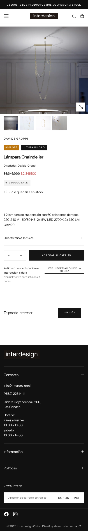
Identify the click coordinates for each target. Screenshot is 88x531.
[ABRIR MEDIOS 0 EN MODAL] (80, 107)
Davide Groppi (16, 138)
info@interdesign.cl (17, 386)
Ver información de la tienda (64, 270)
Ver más (69, 312)
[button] (6, 16)
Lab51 (77, 526)
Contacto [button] (11, 375)
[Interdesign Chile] (22, 354)
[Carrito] (82, 17)
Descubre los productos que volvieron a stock (44, 4)
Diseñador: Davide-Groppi (20, 165)
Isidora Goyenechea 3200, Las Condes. (22, 404)
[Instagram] (15, 514)
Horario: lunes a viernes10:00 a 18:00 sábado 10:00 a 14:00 (14, 425)
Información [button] (13, 451)
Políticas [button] (10, 468)
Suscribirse (69, 498)
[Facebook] (6, 514)
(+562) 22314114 (14, 394)
